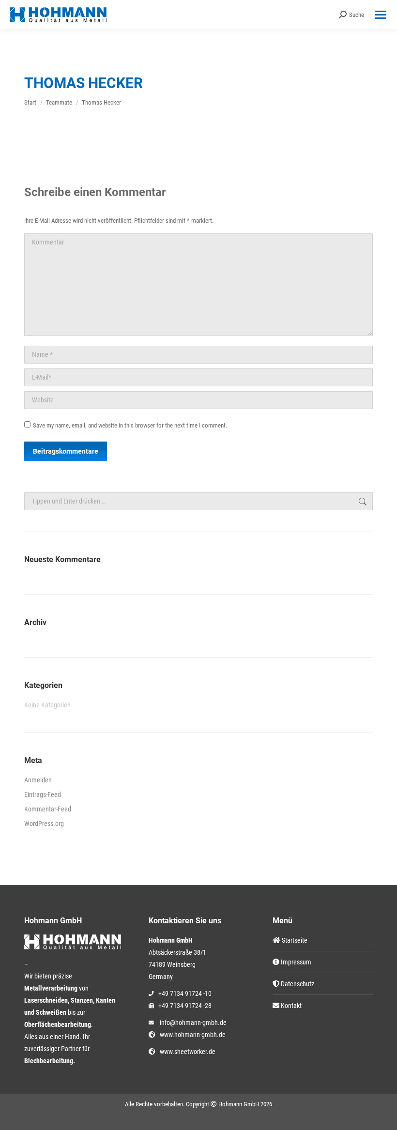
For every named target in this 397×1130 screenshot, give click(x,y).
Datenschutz (296, 984)
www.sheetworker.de (186, 1051)
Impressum (295, 962)
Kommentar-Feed (47, 809)
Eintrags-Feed (42, 794)
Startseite (293, 940)
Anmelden (38, 780)
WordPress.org (44, 823)
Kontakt (290, 1005)
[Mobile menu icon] (380, 14)
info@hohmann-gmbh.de (193, 1022)
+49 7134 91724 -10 (185, 993)
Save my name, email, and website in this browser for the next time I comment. (130, 425)
